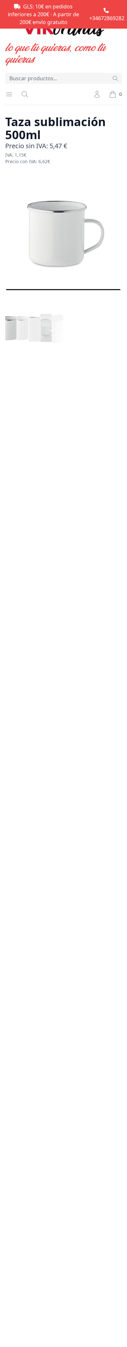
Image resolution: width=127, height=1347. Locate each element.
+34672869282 (106, 18)
